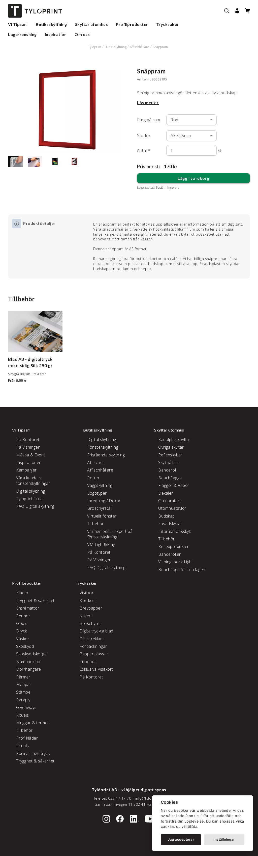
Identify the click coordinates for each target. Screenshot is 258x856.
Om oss (82, 34)
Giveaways (26, 707)
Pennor (23, 616)
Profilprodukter (132, 24)
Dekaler (165, 493)
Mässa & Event (30, 455)
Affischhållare (139, 47)
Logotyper (97, 493)
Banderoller (169, 554)
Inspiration (56, 34)
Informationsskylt (174, 531)
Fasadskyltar (170, 523)
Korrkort (88, 600)
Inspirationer (28, 462)
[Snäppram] (64, 109)
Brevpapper (91, 608)
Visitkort (87, 592)
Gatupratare (170, 500)
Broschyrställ (99, 508)
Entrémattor (27, 608)
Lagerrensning (22, 34)
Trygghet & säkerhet (35, 600)
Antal (143, 150)
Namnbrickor (28, 661)
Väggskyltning (99, 485)
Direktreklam (92, 638)
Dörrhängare (28, 669)
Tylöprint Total (30, 498)
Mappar (23, 684)
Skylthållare (169, 462)
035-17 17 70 (119, 798)
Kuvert (86, 616)
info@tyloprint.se (150, 798)
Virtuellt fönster (102, 516)
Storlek (143, 135)
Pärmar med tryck (33, 753)
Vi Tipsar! (18, 24)
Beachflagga (170, 478)
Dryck (21, 631)
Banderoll (167, 470)
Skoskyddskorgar (32, 654)
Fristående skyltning (106, 455)
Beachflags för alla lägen (181, 569)
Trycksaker (167, 24)
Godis (21, 623)
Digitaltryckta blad (96, 631)
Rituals (22, 715)
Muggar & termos (33, 722)
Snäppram (160, 47)
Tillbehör (95, 523)
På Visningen (28, 447)
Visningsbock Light (175, 562)
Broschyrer (90, 623)
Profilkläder (27, 738)
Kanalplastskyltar (174, 439)
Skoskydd (25, 646)
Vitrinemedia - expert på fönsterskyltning (110, 534)
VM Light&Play (101, 544)
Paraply (23, 700)
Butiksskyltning (51, 24)
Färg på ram (148, 119)
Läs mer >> (148, 102)
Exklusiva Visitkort (96, 669)
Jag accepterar (181, 839)
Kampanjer (26, 470)
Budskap (166, 516)
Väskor (22, 638)
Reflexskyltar (170, 455)
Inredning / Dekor (104, 500)
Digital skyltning (30, 491)
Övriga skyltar (171, 447)
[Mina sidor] (236, 11)
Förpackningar (93, 646)
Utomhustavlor (172, 508)
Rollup (93, 478)
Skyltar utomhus (91, 24)
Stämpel (23, 692)
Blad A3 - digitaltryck (30, 359)
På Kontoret (28, 439)
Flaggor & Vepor (173, 485)
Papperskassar (94, 654)
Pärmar (23, 677)
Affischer (95, 462)
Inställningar (224, 839)
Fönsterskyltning (102, 447)
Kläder (22, 592)
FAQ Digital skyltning (35, 506)
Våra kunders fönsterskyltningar (33, 480)
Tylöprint (95, 47)
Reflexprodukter (173, 546)
